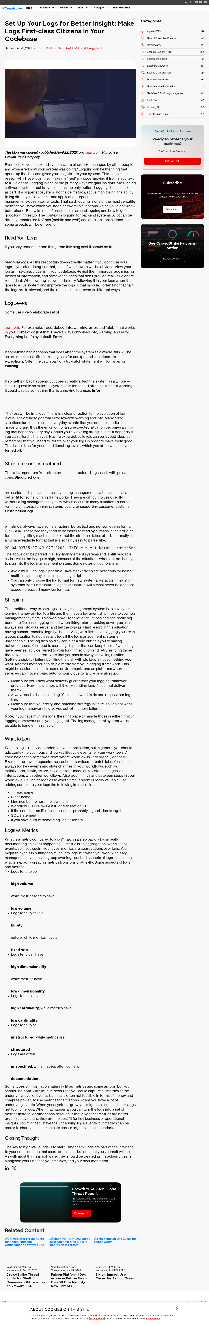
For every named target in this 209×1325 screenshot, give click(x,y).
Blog (29, 7)
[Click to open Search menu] (186, 2)
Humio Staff (44, 48)
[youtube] (200, 2)
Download (79, 1213)
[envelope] (205, 2)
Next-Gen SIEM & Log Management (80, 48)
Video (81, 7)
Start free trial (171, 161)
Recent (64, 7)
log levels (12, 327)
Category (99, 7)
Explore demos (171, 258)
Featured (44, 7)
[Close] (177, 1308)
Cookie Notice (153, 1318)
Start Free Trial (121, 7)
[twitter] (190, 2)
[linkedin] (196, 2)
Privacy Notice (97, 1318)
